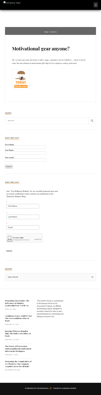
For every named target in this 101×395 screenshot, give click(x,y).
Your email (9, 158)
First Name (9, 145)
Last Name (9, 150)
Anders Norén (69, 388)
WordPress (43, 388)
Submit (9, 251)
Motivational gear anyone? (41, 48)
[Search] (92, 120)
